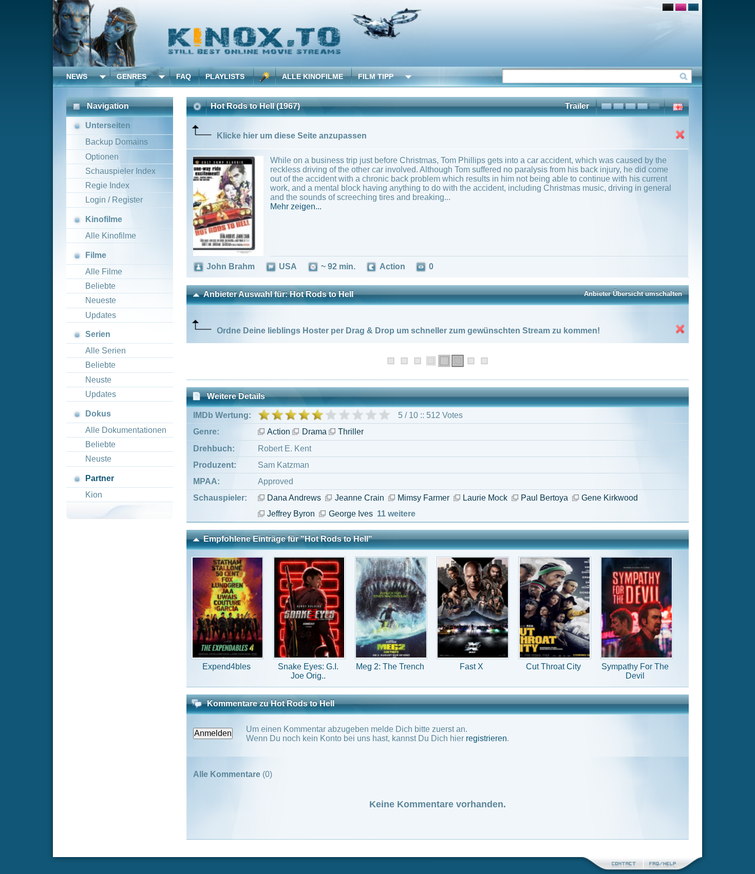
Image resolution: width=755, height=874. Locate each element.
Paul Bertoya (544, 497)
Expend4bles (226, 666)
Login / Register (114, 199)
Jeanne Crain (359, 497)
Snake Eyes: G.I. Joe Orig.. (308, 671)
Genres (131, 76)
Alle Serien (105, 350)
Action (278, 431)
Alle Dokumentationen (125, 430)
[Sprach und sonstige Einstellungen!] (264, 77)
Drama (314, 431)
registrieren (486, 738)
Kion (93, 494)
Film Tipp (375, 76)
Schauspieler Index (120, 171)
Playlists (224, 76)
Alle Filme (103, 271)
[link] (377, 33)
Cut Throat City (553, 666)
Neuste (98, 379)
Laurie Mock (485, 497)
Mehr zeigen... (296, 206)
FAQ (183, 76)
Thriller (351, 431)
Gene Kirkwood (609, 497)
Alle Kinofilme (312, 76)
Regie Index (107, 185)
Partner (99, 478)
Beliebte (100, 286)
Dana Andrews (294, 497)
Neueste (100, 300)
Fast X (471, 666)
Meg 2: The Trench (390, 666)
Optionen (102, 156)
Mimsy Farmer (423, 497)
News (76, 76)
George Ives (350, 513)
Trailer (577, 106)
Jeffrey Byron (291, 513)
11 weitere (396, 513)
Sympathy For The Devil (635, 671)
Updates (100, 315)
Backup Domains (116, 141)
